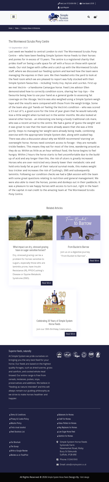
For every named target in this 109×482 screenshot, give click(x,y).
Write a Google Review (19, 451)
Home (10, 28)
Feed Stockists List (18, 432)
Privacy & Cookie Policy (20, 419)
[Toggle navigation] (13, 16)
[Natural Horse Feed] (58, 18)
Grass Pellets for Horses (67, 423)
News (17, 28)
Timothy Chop (58, 83)
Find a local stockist (18, 428)
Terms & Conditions (18, 415)
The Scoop (14, 447)
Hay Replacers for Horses (67, 428)
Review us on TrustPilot (19, 455)
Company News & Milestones (30, 28)
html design (84, 477)
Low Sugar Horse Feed (66, 432)
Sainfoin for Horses (65, 436)
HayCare (68, 83)
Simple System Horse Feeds (57, 477)
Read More (46, 283)
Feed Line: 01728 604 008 (68, 4)
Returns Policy (16, 423)
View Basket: (88, 4)
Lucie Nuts (81, 83)
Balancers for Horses (66, 415)
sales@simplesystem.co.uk (76, 465)
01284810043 (72, 460)
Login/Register (64, 8)
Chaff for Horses (64, 419)
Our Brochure (15, 442)
